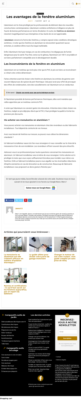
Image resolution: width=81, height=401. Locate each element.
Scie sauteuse (6, 363)
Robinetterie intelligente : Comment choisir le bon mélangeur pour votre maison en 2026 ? (39, 332)
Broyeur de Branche (7, 335)
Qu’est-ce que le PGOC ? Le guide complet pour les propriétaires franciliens (38, 349)
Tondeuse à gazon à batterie (10, 341)
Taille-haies (5, 344)
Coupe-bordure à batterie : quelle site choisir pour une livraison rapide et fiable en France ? (40, 325)
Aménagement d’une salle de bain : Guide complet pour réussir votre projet (39, 343)
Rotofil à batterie (6, 338)
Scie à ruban (5, 357)
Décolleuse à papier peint (9, 360)
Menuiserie (40, 13)
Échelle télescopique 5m (9, 368)
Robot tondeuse (6, 333)
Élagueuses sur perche (8, 330)
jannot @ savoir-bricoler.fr (36, 386)
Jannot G (30, 21)
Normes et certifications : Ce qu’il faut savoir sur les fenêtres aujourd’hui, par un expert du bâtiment (15, 290)
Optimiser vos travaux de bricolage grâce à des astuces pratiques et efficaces (39, 355)
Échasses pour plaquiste (9, 371)
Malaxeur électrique (7, 366)
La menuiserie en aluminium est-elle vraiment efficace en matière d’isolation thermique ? (13, 259)
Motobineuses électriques (9, 327)
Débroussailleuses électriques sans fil (13, 321)
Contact (58, 357)
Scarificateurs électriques (9, 324)
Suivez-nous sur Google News (38, 188)
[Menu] (3, 3)
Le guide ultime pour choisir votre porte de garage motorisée (39, 257)
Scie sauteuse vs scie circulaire (11, 355)
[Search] (73, 3)
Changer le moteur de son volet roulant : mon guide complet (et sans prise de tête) (64, 258)
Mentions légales (61, 360)
